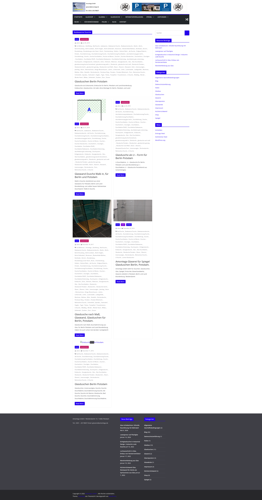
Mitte (81, 72)
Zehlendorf (92, 77)
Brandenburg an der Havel (91, 51)
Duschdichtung (79, 56)
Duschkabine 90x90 (89, 59)
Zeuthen (98, 77)
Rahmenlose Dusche (139, 72)
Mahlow (77, 72)
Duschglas (147, 56)
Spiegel (149, 17)
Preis (130, 72)
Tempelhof (113, 75)
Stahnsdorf (91, 75)
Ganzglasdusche (122, 62)
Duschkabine (79, 59)
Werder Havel (79, 77)
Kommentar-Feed (161, 137)
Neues (76, 22)
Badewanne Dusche (114, 46)
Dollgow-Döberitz (141, 51)
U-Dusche (130, 75)
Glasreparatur (160, 101)
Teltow (107, 75)
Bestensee (118, 49)
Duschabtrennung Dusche (99, 54)
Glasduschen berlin (80, 67)
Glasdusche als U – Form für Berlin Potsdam (131, 156)
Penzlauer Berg (104, 72)
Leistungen (162, 17)
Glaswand (127, 67)
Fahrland (107, 62)
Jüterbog (77, 69)
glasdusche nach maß (124, 64)
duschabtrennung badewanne (124, 114)
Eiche (102, 62)
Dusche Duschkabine (96, 56)
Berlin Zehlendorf (109, 49)
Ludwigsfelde (138, 69)
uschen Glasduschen (128, 257)
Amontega (89, 247)
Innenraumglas (140, 67)
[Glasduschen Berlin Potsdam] (92, 342)
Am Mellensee (80, 46)
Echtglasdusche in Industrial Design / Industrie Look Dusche (130, 444)
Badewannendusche (127, 46)
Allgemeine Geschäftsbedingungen (167, 78)
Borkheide (139, 49)
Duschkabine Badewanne (103, 59)
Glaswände (159, 105)
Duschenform (138, 56)
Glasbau (102, 17)
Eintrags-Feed (160, 133)
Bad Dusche (96, 46)
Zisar (103, 77)
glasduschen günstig (92, 67)
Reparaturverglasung (134, 17)
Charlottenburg (108, 51)
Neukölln (86, 72)
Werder (142, 75)
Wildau (86, 77)
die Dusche (132, 51)
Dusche (86, 56)
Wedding (136, 75)
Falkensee (114, 62)
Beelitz (136, 46)
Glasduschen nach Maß (106, 67)
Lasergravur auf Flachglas (164, 51)
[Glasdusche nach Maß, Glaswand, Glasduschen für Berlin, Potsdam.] (92, 218)
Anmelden (158, 130)
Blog (114, 22)
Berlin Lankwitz (89, 49)
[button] (94, 17)
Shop (123, 224)
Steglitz (98, 75)
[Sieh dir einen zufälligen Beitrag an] (186, 19)
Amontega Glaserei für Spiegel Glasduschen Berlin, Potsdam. (133, 263)
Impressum (159, 108)
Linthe (123, 69)
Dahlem (116, 51)
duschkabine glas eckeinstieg (135, 59)
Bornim (145, 49)
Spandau (84, 75)
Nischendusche (95, 72)
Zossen (108, 77)
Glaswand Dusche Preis (122, 148)
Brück (101, 51)
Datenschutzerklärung (163, 84)
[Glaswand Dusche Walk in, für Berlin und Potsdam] (92, 110)
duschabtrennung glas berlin (135, 54)
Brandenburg (78, 51)
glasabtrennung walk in (103, 64)
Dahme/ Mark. (124, 51)
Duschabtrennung (85, 54)
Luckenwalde (129, 69)
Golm (133, 67)
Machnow (145, 69)
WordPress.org (160, 140)
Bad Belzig (89, 46)
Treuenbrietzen (121, 75)
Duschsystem (78, 62)
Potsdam (112, 72)
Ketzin (82, 69)
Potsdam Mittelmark (122, 72)
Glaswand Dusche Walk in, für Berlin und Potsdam (91, 175)
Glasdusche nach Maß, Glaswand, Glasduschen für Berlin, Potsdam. (90, 317)
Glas (129, 62)
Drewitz (77, 54)
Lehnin (110, 69)
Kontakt (123, 22)
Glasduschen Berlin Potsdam (91, 81)
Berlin (140, 46)
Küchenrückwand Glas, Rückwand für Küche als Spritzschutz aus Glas (128, 470)
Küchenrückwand (91, 22)
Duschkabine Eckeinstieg (119, 59)
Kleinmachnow (89, 69)
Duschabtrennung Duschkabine (116, 54)
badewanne (104, 46)
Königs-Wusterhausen (101, 69)
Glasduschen (84, 39)
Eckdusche (97, 62)
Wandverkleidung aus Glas (164, 66)
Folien (104, 22)
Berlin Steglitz (99, 49)
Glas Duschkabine (137, 62)
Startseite (78, 17)
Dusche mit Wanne (108, 56)
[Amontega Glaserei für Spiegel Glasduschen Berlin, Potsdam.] (132, 210)
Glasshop (89, 17)
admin (78, 43)
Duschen (117, 56)
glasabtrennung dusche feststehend (85, 64)
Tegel (102, 75)
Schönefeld (78, 75)
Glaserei (121, 67)
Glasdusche (115, 17)
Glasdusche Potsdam (138, 64)
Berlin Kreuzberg (79, 49)
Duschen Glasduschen (127, 56)
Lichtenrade (116, 69)
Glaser (116, 67)
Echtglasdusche (88, 62)
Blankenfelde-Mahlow (128, 49)
